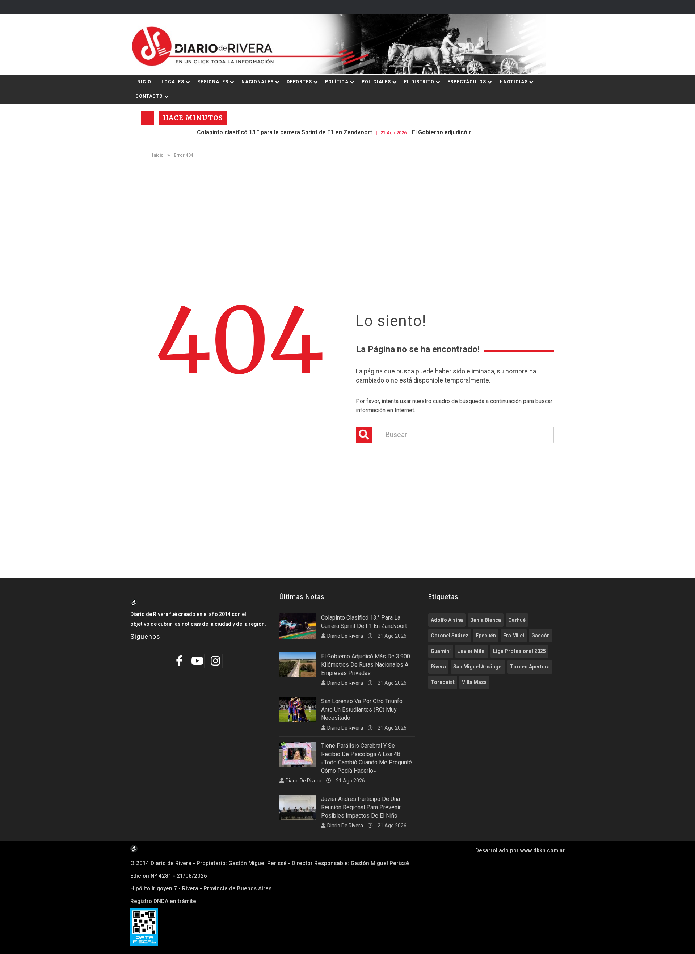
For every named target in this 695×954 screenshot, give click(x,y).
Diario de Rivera (345, 636)
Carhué (517, 620)
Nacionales (257, 81)
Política (337, 81)
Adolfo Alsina (447, 620)
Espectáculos (466, 81)
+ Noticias (513, 81)
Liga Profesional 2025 (519, 651)
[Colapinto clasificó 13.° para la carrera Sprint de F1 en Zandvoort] (297, 626)
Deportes (299, 81)
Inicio (143, 81)
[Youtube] (198, 661)
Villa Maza (474, 682)
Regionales (212, 81)
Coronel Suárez (449, 635)
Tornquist (443, 682)
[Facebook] (180, 661)
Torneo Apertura (530, 667)
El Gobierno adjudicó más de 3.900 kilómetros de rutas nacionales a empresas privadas (365, 664)
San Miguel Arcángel (478, 667)
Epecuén (486, 635)
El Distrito (419, 81)
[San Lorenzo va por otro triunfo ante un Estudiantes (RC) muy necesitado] (297, 709)
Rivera (438, 667)
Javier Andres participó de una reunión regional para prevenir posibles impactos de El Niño (361, 807)
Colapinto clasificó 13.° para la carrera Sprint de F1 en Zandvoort (260, 132)
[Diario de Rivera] (344, 44)
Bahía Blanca (485, 620)
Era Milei (513, 635)
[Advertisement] (347, 219)
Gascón (540, 635)
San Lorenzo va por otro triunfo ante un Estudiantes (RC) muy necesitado (362, 709)
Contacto (149, 96)
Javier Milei (472, 651)
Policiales (376, 81)
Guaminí (441, 651)
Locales (172, 81)
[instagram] (216, 661)
